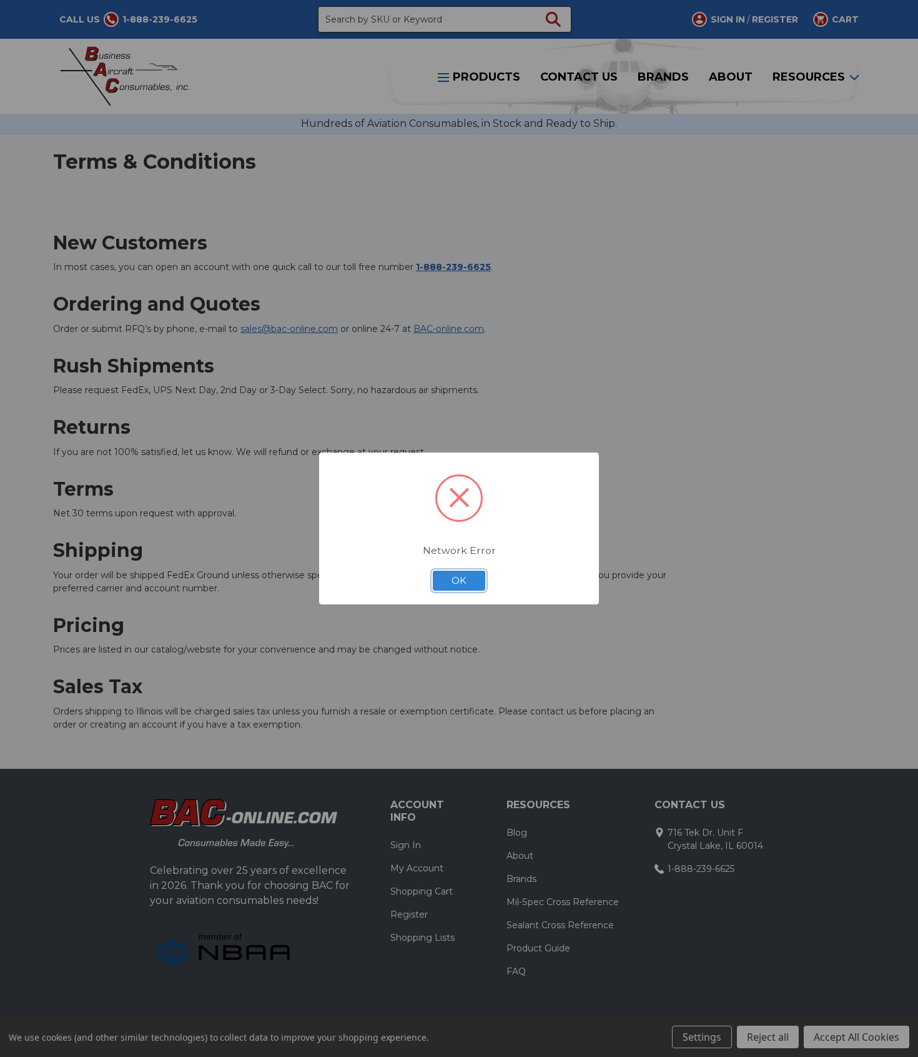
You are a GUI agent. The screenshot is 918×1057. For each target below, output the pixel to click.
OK (459, 580)
